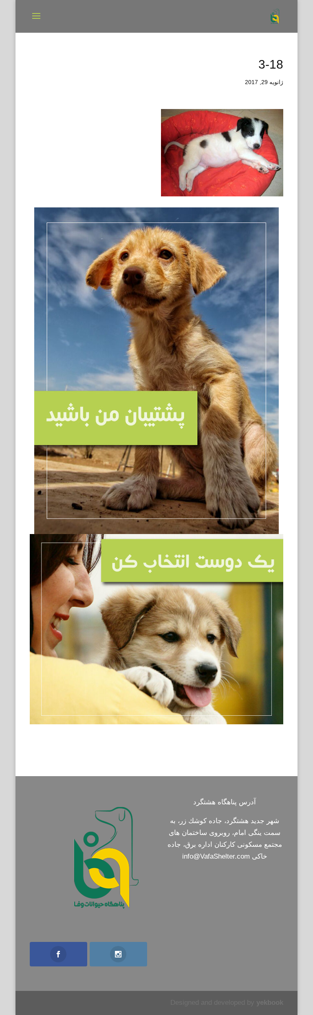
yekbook (269, 1002)
